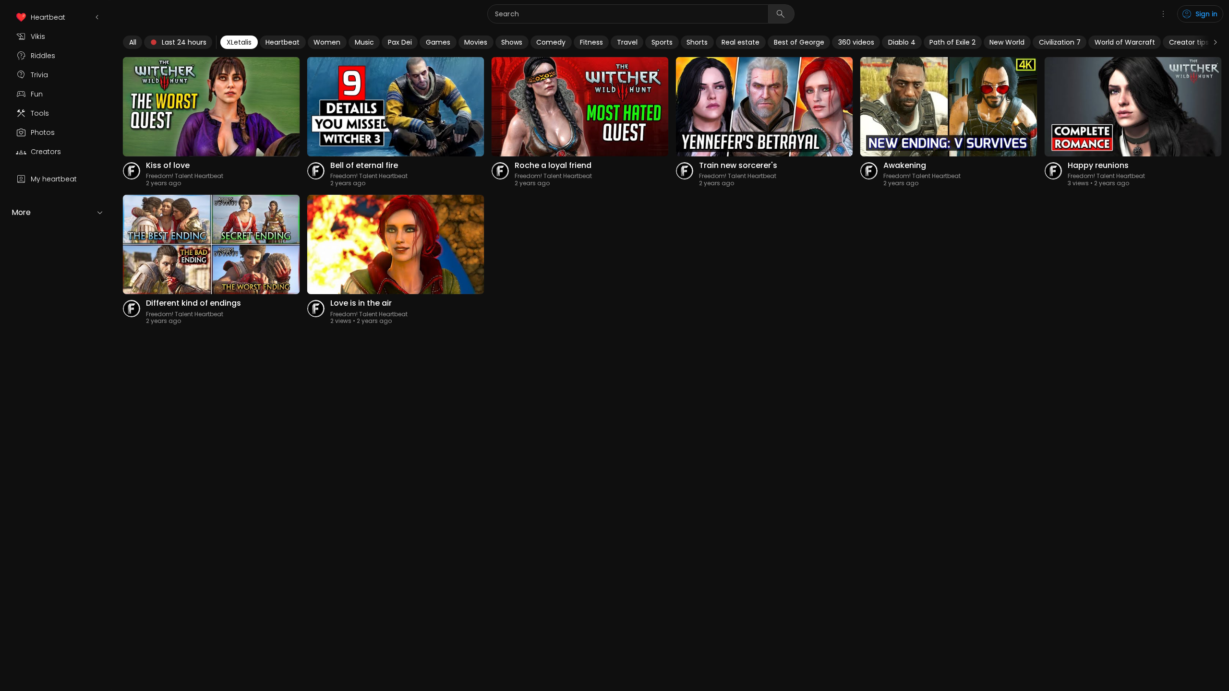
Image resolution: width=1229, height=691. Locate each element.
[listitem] (58, 17)
